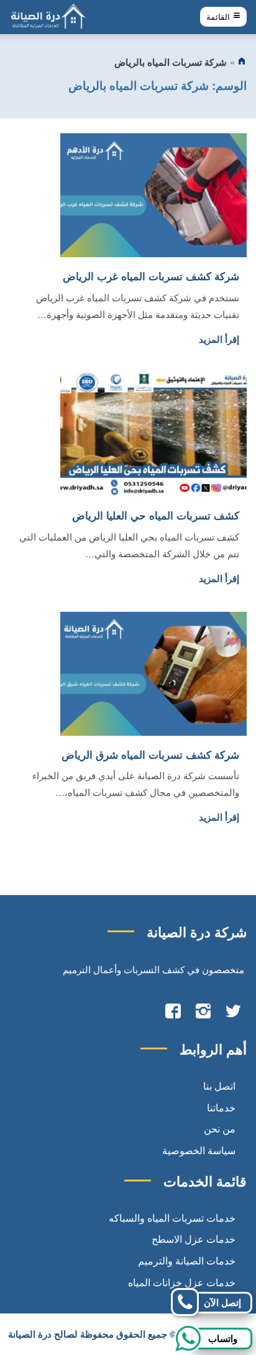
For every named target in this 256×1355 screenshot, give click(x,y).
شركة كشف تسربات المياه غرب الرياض (151, 275)
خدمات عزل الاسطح (193, 1239)
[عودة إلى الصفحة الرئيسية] (242, 62)
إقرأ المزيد (219, 339)
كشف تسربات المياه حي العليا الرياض (155, 515)
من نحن (219, 1128)
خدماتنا (221, 1107)
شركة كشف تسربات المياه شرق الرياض (150, 754)
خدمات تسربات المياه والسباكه (172, 1218)
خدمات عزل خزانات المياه (181, 1282)
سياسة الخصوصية (198, 1150)
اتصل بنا (219, 1086)
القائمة (219, 17)
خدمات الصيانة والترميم (186, 1260)
